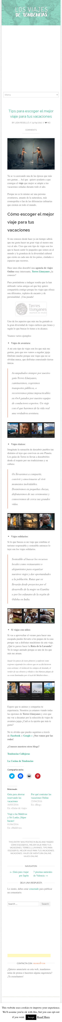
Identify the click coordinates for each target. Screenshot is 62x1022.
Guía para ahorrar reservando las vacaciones (16, 798)
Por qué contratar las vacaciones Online (41, 796)
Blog (38, 842)
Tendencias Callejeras (19, 754)
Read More (43, 1017)
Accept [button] (31, 1017)
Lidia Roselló (22, 123)
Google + (28, 735)
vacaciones (16, 853)
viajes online (31, 856)
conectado (34, 888)
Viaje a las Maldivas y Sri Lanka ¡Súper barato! (17, 817)
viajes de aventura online (37, 853)
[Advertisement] (31, 59)
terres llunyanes (32, 848)
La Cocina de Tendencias (20, 761)
